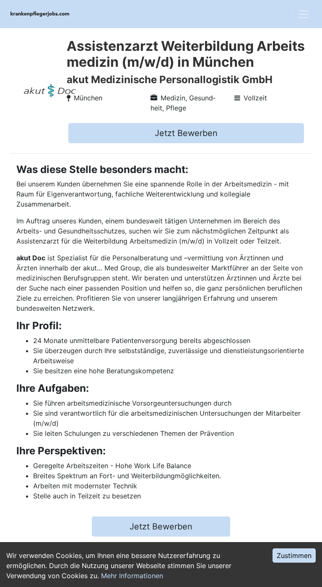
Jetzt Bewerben (186, 133)
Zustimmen (294, 555)
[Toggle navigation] (303, 14)
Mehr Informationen (132, 575)
